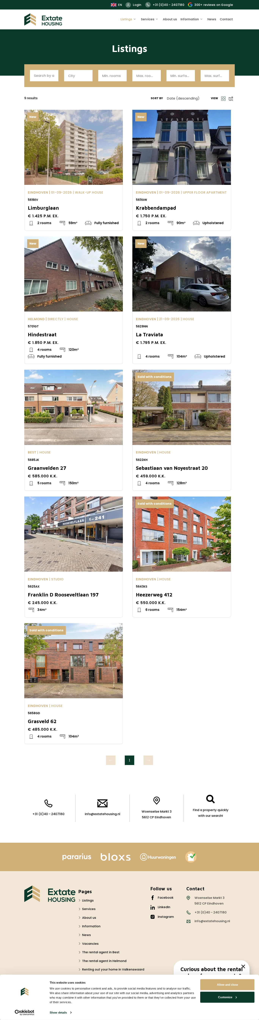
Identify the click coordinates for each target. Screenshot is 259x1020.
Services (147, 19)
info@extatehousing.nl (102, 814)
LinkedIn (164, 907)
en (120, 5)
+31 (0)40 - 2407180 (168, 5)
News (211, 19)
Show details (58, 1012)
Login (137, 5)
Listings (126, 19)
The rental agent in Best (100, 952)
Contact (226, 19)
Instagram (166, 917)
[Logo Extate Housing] (49, 893)
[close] (243, 966)
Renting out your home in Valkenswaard (113, 969)
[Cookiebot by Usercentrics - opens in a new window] (24, 1012)
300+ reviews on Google (213, 5)
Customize (225, 997)
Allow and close (227, 984)
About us (170, 19)
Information (190, 19)
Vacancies (90, 944)
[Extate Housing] (43, 19)
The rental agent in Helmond (104, 961)
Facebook (165, 897)
